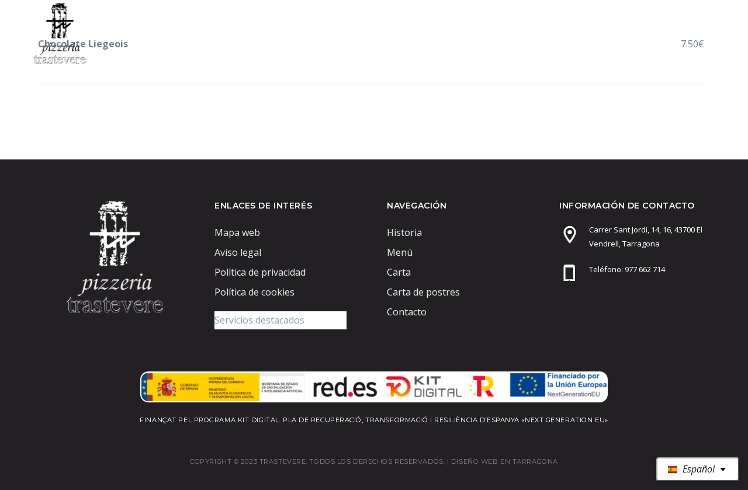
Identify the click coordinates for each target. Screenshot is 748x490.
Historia (404, 232)
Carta (497, 33)
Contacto (675, 33)
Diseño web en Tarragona (504, 461)
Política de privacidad (260, 272)
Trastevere (372, 33)
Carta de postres (582, 33)
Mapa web (237, 232)
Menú (440, 33)
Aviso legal (237, 252)
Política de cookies (254, 292)
